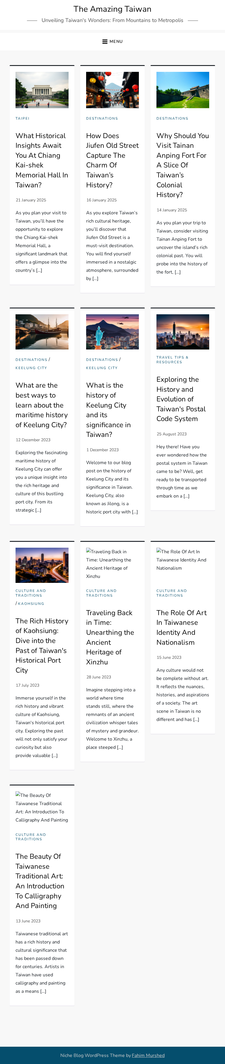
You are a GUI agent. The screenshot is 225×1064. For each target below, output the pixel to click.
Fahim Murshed (148, 1055)
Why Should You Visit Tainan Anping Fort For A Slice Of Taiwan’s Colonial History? (182, 165)
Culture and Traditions (31, 593)
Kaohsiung (31, 604)
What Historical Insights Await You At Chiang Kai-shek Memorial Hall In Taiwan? (42, 160)
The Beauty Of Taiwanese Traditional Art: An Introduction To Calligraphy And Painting (40, 881)
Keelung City (31, 368)
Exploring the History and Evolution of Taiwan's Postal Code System (181, 399)
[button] (112, 42)
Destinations (102, 118)
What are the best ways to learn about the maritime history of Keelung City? (42, 405)
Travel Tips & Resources (172, 359)
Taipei (23, 118)
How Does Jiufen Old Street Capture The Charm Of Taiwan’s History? (112, 160)
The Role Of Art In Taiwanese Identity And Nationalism (181, 627)
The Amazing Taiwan (112, 9)
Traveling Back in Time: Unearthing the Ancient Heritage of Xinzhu (110, 637)
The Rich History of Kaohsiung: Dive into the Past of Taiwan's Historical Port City (42, 645)
